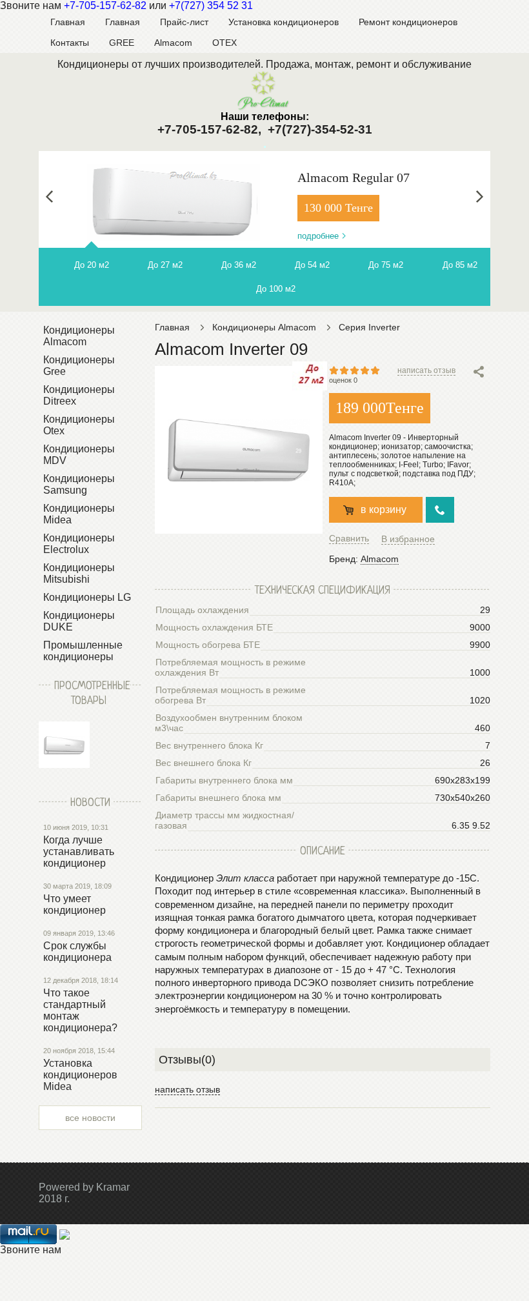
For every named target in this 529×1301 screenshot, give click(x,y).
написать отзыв (426, 370)
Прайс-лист (184, 22)
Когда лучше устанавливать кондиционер (78, 851)
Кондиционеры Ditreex (79, 395)
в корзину (383, 509)
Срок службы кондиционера (77, 951)
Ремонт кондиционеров (408, 22)
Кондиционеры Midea (79, 514)
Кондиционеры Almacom (79, 336)
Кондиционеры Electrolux (79, 543)
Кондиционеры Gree (79, 365)
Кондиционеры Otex (79, 425)
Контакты (69, 42)
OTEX (224, 42)
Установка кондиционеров (283, 22)
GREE (121, 42)
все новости (90, 1118)
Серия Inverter (369, 327)
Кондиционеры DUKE (79, 621)
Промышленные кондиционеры (83, 651)
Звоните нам (30, 1249)
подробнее (318, 236)
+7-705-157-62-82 (105, 5)
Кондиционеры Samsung (79, 484)
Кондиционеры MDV (79, 454)
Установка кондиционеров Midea (80, 1075)
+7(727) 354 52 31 (211, 5)
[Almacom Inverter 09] (64, 744)
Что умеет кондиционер (74, 904)
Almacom (173, 42)
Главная (67, 22)
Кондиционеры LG (87, 597)
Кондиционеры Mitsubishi (79, 573)
